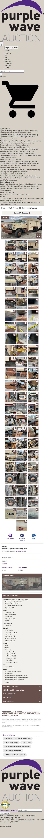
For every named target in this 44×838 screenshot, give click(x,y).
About (7, 68)
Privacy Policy (30, 816)
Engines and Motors (16, 184)
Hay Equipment (19, 133)
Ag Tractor (13, 130)
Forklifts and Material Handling (10, 167)
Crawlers (16, 147)
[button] (22, 121)
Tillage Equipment (29, 137)
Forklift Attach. (29, 170)
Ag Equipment (5, 128)
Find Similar (7, 697)
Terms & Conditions (7, 816)
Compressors (4, 184)
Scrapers (9, 155)
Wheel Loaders (11, 157)
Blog (11, 818)
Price (7, 568)
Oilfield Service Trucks (29, 202)
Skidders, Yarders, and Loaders (25, 165)
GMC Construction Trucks (13, 750)
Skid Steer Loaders (18, 155)
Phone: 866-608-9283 (27, 820)
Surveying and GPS (32, 155)
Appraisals (8, 63)
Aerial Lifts (3, 141)
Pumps (17, 188)
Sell (6, 57)
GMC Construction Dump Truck (15, 755)
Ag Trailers (3, 198)
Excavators (7, 149)
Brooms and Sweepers (15, 145)
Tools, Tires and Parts (7, 192)
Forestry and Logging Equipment (11, 159)
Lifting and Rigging (17, 186)
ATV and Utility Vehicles (13, 176)
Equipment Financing (10, 686)
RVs (4, 180)
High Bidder (22, 568)
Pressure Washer (9, 188)
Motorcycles (13, 178)
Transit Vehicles (11, 180)
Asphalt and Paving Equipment (18, 141)
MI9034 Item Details (10, 595)
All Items (3, 76)
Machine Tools (5, 194)
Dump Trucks (26, 742)
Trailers (2, 196)
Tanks (22, 188)
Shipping (8, 65)
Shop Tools (14, 194)
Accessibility (4, 818)
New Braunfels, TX (7, 558)
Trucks (14, 204)
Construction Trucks (14, 202)
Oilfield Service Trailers (30, 198)
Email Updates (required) (9, 810)
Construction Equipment (8, 139)
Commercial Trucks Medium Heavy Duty (18, 738)
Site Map (17, 818)
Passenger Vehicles (24, 178)
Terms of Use (19, 816)
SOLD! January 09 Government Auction (22, 208)
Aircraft (2, 176)
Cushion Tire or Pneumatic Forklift (12, 170)
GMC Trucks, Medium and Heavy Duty (17, 746)
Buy (6, 55)
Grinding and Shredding (17, 163)
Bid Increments (8, 701)
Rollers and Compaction (15, 153)
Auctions (8, 53)
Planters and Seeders (15, 137)
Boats (7, 178)
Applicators (21, 130)
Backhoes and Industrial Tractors (15, 143)
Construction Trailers (14, 198)
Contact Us (8, 50)
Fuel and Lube (29, 184)
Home (3, 208)
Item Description (9, 694)
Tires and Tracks (23, 194)
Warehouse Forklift (21, 172)
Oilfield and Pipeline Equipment (16, 151)
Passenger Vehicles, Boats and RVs (12, 174)
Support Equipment (7, 182)
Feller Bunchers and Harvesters (11, 161)
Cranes (10, 147)
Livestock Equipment (15, 135)
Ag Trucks (3, 202)
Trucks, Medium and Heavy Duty (11, 200)
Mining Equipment (22, 149)
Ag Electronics (5, 130)
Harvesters (10, 133)
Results (7, 59)
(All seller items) (21, 551)
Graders (13, 149)
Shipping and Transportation (13, 690)
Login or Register (11, 48)
